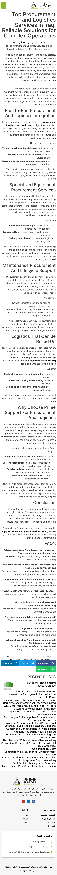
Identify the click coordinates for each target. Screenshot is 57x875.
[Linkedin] (28, 801)
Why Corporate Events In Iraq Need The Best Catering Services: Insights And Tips (30, 707)
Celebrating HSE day (44, 748)
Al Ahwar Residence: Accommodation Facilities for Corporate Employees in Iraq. (29, 759)
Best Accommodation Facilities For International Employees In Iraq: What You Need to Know (32, 694)
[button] (3, 5)
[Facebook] (33, 801)
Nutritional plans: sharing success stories (41, 684)
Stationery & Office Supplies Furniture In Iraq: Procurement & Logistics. (30, 719)
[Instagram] (23, 801)
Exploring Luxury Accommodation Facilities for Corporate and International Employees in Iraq (29, 701)
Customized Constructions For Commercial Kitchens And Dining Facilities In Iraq (31, 730)
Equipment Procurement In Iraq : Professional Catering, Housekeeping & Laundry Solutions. (29, 724)
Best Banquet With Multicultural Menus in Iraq (29, 740)
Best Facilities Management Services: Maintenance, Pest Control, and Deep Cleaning (29, 764)
